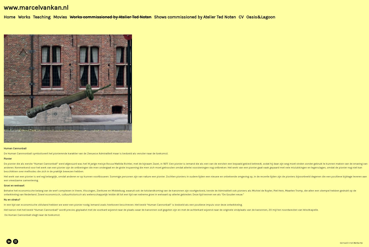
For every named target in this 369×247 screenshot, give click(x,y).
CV (241, 17)
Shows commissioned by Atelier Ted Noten (195, 17)
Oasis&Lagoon (260, 17)
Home (9, 17)
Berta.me (358, 243)
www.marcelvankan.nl (36, 7)
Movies (60, 17)
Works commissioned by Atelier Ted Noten (110, 17)
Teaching (42, 17)
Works (24, 17)
